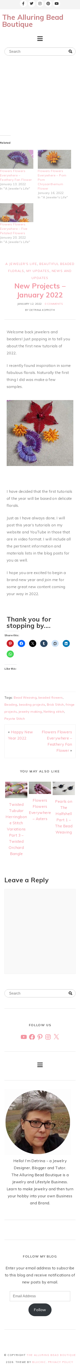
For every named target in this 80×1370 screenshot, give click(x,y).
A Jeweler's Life (21, 264)
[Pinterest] (48, 3)
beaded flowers (50, 697)
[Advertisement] (40, 97)
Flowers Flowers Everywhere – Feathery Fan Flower (16, 175)
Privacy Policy (60, 1362)
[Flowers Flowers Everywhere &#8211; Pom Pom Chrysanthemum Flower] (54, 159)
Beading (10, 705)
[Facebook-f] (23, 3)
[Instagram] (40, 3)
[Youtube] (56, 3)
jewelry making (30, 712)
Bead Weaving (25, 697)
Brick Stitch (55, 705)
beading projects (32, 705)
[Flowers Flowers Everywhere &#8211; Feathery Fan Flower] (16, 159)
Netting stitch (54, 712)
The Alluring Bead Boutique (33, 21)
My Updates (38, 271)
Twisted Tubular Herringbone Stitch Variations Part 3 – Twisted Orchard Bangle (16, 829)
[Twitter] (31, 3)
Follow (40, 1309)
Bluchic (39, 1362)
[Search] (70, 52)
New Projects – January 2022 (40, 290)
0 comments (54, 303)
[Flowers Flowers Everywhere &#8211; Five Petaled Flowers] (16, 212)
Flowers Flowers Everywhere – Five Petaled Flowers (14, 228)
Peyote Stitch (14, 719)
